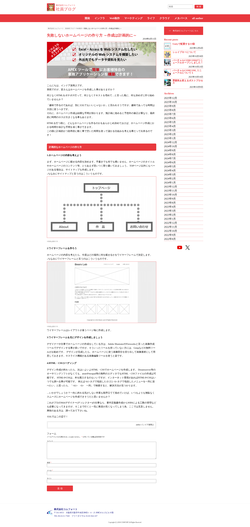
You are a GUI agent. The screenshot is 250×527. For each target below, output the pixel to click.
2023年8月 (170, 202)
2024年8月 (170, 154)
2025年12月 (170, 98)
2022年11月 (170, 226)
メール (50, 470)
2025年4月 (170, 126)
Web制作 (115, 18)
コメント (50, 441)
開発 (87, 18)
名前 (49, 462)
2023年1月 (170, 218)
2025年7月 (170, 114)
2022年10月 (170, 230)
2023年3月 (170, 210)
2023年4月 (170, 206)
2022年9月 (170, 234)
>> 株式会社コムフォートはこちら (183, 31)
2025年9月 (170, 106)
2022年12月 (170, 222)
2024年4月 (170, 170)
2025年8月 (170, 110)
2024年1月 (170, 182)
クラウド (165, 18)
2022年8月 (170, 238)
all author (197, 18)
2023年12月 (170, 186)
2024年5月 (170, 166)
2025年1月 (170, 138)
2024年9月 (170, 150)
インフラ (100, 18)
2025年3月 (170, 130)
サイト (49, 478)
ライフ (151, 18)
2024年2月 (170, 178)
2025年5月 (170, 122)
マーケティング (133, 18)
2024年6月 (170, 162)
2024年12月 (170, 142)
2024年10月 (170, 146)
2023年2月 (170, 214)
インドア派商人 (147, 425)
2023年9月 (170, 198)
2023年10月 (170, 194)
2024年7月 (170, 158)
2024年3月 (170, 174)
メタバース (181, 18)
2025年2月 (170, 134)
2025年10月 (170, 102)
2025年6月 (170, 118)
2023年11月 (170, 190)
